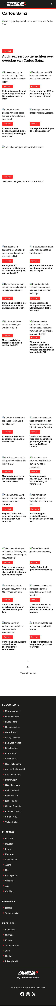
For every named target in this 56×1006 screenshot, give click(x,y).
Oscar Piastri (11, 732)
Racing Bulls (11, 875)
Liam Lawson (11, 748)
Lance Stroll (10, 753)
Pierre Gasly (11, 780)
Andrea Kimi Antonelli (15, 769)
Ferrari (8, 849)
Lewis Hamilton (12, 716)
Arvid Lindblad (12, 790)
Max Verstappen (12, 711)
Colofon (9, 940)
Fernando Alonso (13, 743)
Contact (8, 956)
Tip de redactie (12, 945)
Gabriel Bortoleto (13, 806)
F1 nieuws (10, 930)
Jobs (7, 951)
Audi (7, 886)
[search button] (52, 4)
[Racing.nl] (16, 4)
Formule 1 (7, 51)
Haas (7, 870)
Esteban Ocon (11, 796)
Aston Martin (11, 860)
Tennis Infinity (11, 913)
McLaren (9, 844)
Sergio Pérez (11, 817)
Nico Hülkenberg (13, 764)
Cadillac (9, 891)
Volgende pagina (28, 673)
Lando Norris (11, 722)
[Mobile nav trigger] (3, 4)
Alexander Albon (13, 774)
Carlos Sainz (11, 759)
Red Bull (9, 838)
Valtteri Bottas (11, 822)
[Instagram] (28, 994)
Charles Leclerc (12, 727)
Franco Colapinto (13, 811)
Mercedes (9, 854)
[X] (34, 994)
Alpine (8, 865)
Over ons (9, 935)
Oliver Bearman (12, 785)
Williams (9, 881)
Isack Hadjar (11, 801)
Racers (8, 908)
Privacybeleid (11, 961)
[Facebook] (22, 994)
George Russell (12, 737)
